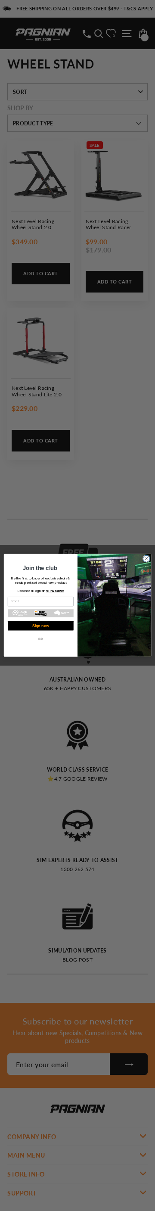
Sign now (40, 626)
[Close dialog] (146, 559)
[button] (41, 614)
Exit (40, 639)
